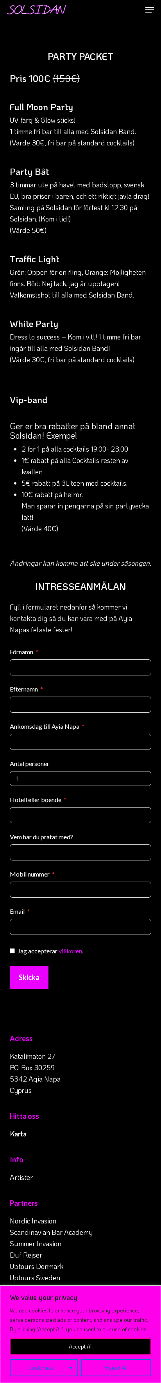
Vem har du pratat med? (41, 836)
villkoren (70, 951)
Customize (41, 1367)
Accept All (81, 1346)
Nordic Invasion (33, 1220)
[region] (80, 1334)
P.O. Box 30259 (32, 1067)
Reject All (116, 1367)
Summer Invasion (35, 1243)
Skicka (29, 977)
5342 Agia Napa (35, 1079)
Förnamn (21, 651)
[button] (149, 10)
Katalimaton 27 (32, 1056)
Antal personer (29, 763)
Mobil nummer (30, 874)
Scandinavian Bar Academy (51, 1232)
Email (17, 911)
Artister (21, 1177)
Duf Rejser (26, 1255)
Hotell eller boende (35, 799)
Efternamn (24, 689)
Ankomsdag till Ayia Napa (44, 726)
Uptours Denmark (36, 1266)
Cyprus (21, 1090)
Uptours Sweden (35, 1277)
